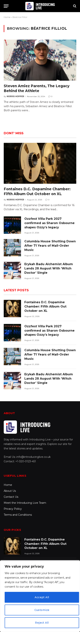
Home (7, 17)
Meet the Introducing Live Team (25, 502)
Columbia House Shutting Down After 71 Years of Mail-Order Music (50, 246)
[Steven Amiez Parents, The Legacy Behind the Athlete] (40, 60)
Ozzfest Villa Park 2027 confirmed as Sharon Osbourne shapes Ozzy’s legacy (49, 223)
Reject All (42, 622)
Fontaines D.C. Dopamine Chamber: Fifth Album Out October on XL (45, 306)
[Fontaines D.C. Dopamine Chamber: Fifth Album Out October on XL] (40, 163)
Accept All (42, 597)
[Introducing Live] (40, 6)
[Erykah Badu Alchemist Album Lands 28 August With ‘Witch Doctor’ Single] (12, 270)
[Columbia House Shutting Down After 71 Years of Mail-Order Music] (12, 247)
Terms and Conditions (18, 514)
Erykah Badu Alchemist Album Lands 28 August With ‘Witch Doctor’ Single (48, 268)
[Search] (74, 6)
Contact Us (11, 497)
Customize (41, 610)
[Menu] (6, 6)
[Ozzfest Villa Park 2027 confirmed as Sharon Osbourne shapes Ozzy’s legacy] (12, 225)
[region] (40, 596)
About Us (10, 491)
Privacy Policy (13, 508)
